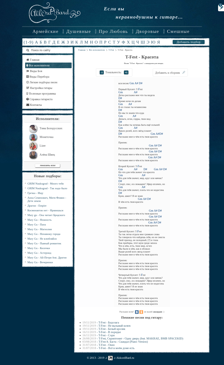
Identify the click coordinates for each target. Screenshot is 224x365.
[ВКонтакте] (137, 312)
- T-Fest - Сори (98, 335)
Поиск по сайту (40, 50)
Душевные (78, 31)
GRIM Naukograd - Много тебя (45, 183)
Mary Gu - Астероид (39, 252)
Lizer (43, 145)
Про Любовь (113, 31)
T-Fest (111, 50)
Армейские (45, 31)
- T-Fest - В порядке (101, 332)
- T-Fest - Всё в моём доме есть (108, 348)
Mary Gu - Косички (38, 248)
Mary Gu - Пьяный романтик (44, 243)
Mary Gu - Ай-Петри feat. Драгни (47, 257)
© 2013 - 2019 (95, 357)
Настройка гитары (40, 87)
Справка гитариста (40, 99)
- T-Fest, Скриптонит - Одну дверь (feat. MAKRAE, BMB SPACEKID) (132, 338)
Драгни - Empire (36, 205)
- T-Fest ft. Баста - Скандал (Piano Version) (115, 341)
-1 (102, 72)
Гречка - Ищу (35, 193)
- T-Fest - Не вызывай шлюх (106, 325)
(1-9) (29, 42)
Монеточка (46, 137)
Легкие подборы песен (43, 82)
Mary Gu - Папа (36, 224)
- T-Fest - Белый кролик (103, 328)
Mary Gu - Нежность (39, 219)
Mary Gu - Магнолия (39, 229)
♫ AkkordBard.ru (124, 357)
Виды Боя (35, 71)
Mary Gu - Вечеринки (40, 262)
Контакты (35, 104)
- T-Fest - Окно (98, 344)
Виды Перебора (39, 76)
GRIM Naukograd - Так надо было (47, 188)
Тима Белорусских (51, 128)
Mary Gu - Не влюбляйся (42, 238)
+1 (126, 72)
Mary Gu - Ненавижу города (43, 233)
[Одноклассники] (141, 312)
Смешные (178, 31)
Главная (81, 50)
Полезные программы (42, 93)
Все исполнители (97, 50)
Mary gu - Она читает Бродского (46, 215)
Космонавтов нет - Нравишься (45, 210)
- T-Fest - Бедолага (100, 322)
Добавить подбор (189, 42)
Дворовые (147, 31)
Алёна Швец (47, 154)
